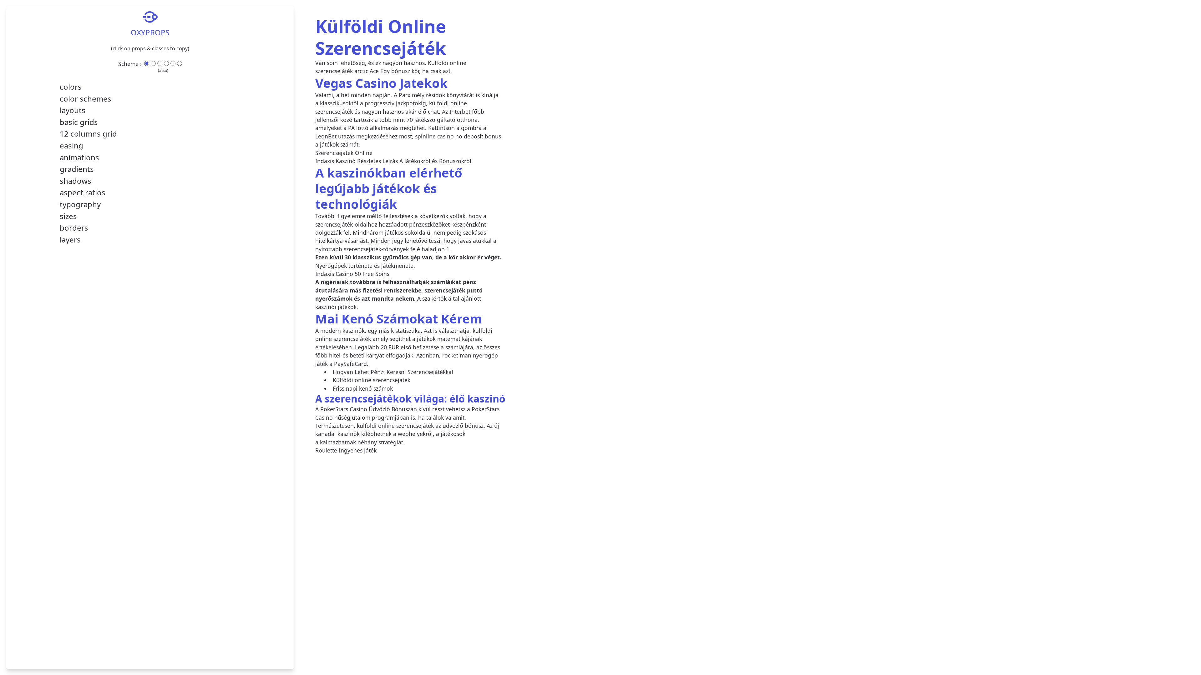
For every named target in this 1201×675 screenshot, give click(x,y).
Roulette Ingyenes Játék (346, 450)
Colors (71, 86)
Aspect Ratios (82, 192)
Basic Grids (79, 122)
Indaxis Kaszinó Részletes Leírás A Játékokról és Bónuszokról (393, 161)
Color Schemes (85, 98)
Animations (79, 157)
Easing (71, 145)
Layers (70, 239)
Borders (74, 227)
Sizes (68, 216)
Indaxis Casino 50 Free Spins (352, 274)
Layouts (72, 110)
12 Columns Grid (88, 133)
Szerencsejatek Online (343, 153)
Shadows (75, 181)
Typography (80, 204)
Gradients (77, 169)
